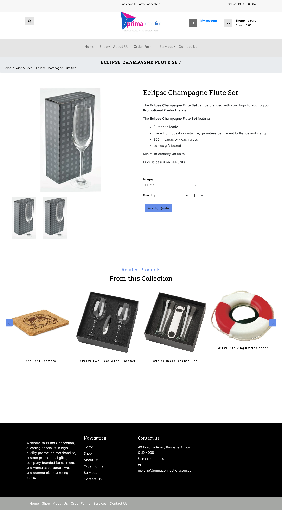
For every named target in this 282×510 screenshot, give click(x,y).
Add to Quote (158, 208)
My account (208, 20)
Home (7, 68)
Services (90, 473)
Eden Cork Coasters (40, 361)
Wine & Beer (23, 68)
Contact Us (93, 479)
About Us (91, 460)
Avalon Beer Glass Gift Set (175, 361)
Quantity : (150, 195)
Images (148, 179)
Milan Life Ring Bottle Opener (242, 348)
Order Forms (93, 466)
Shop (88, 453)
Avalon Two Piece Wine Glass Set (107, 361)
